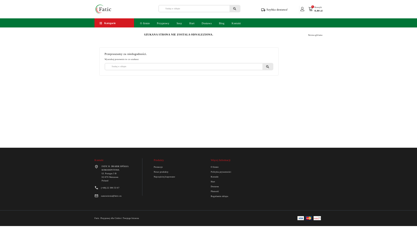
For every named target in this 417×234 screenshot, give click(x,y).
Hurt (191, 23)
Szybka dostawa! (277, 9)
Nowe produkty (161, 172)
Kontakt (236, 23)
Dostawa (207, 23)
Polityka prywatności (221, 172)
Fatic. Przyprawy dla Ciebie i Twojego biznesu (116, 218)
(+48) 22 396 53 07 (110, 188)
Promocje (158, 167)
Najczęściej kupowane (164, 177)
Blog (221, 23)
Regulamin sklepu (219, 196)
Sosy (179, 23)
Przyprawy (163, 23)
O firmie (145, 23)
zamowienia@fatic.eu (111, 196)
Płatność (215, 191)
